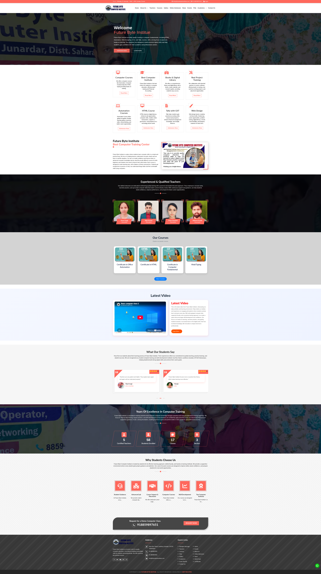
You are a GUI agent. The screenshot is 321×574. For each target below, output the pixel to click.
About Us (197, 551)
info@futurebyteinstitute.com (181, 1)
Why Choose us (137, 49)
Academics (182, 559)
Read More (124, 93)
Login (206, 1)
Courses (159, 8)
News (184, 8)
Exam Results (183, 561)
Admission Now (124, 128)
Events (189, 8)
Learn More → (177, 331)
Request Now (191, 523)
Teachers (152, 8)
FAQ (194, 8)
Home (137, 8)
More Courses (160, 279)
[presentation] (8, 39)
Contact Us (211, 8)
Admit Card (197, 559)
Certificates (197, 561)
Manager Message (184, 546)
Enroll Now (121, 49)
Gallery (166, 8)
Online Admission (175, 8)
